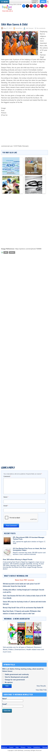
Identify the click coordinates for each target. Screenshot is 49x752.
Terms (29, 747)
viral (10, 59)
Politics (11, 649)
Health (28, 649)
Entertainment (20, 649)
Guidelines (36, 747)
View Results (41, 686)
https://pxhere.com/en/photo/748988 (28, 249)
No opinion (9, 682)
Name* (4, 698)
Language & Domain (35, 1)
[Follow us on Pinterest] (31, 6)
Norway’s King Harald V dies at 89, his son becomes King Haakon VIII (23, 607)
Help (17, 747)
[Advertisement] (28, 122)
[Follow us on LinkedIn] (34, 6)
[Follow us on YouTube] (38, 6)
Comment (7, 476)
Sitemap (44, 747)
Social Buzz (18, 28)
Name (6, 497)
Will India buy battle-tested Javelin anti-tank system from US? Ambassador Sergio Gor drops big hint (21, 584)
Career (11, 747)
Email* (4, 704)
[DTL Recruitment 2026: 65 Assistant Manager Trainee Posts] (7, 541)
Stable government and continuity (17, 674)
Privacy (23, 747)
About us (4, 747)
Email (6, 506)
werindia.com (11, 647)
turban (12, 252)
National (30, 647)
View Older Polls (41, 690)
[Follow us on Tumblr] (42, 6)
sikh (6, 252)
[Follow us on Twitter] (27, 6)
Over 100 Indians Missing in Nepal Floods (17, 559)
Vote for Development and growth (16, 677)
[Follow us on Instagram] (45, 6)
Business (37, 647)
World (5, 649)
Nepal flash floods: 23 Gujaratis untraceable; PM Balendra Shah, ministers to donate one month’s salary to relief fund (22, 612)
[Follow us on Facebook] (23, 6)
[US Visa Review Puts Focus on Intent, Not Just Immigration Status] (7, 552)
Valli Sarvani (30, 28)
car (37, 67)
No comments (41, 28)
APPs (43, 1)
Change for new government (15, 680)
